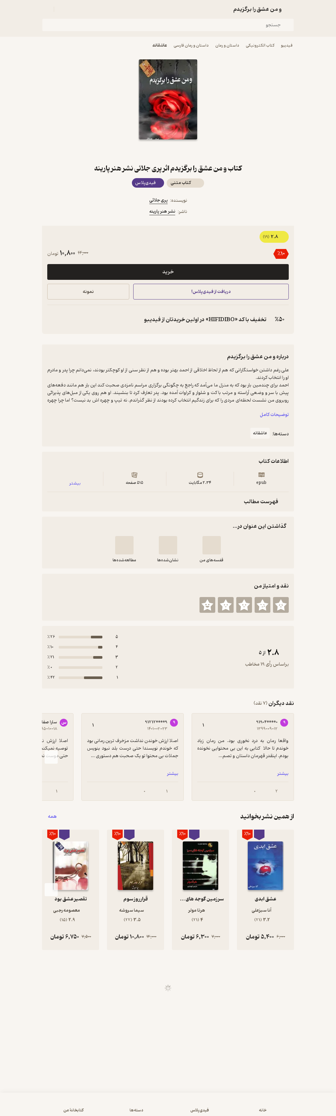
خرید (168, 272)
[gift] (168, 151)
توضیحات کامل (274, 415)
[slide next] (51, 757)
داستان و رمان (227, 45)
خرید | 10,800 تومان (86, 1107)
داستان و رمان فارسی (191, 45)
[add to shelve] (211, 545)
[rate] (281, 605)
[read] (124, 545)
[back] (290, 9)
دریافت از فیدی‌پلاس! (211, 291)
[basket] (62, 9)
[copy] (53, 319)
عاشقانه (160, 45)
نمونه (88, 291)
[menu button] (46, 9)
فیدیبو (287, 45)
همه (52, 816)
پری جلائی (158, 200)
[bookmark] (183, 151)
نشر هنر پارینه (162, 211)
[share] (152, 151)
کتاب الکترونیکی (260, 45)
